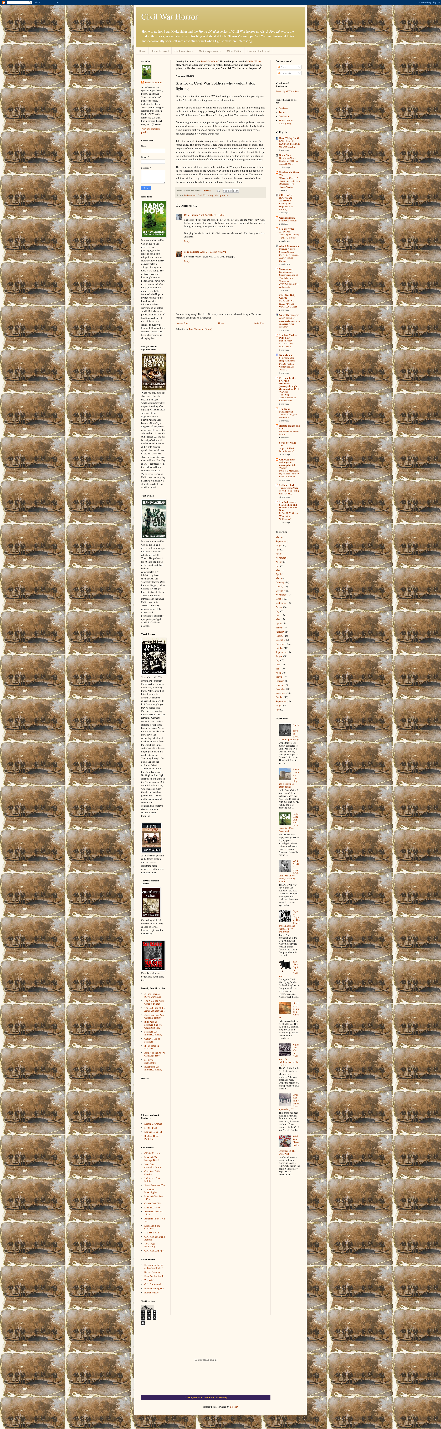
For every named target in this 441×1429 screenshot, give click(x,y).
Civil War (202, 195)
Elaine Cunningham (154, 1288)
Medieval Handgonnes (150, 1061)
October (279, 598)
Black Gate (285, 155)
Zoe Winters (150, 1280)
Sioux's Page (150, 1127)
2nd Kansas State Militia (152, 1180)
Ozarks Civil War (152, 1203)
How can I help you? (258, 51)
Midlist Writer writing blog (286, 122)
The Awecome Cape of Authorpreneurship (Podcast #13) (289, 490)
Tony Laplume (191, 252)
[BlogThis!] (227, 191)
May (278, 570)
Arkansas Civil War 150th (153, 1213)
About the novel (160, 51)
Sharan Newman (152, 1272)
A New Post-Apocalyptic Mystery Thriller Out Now (289, 234)
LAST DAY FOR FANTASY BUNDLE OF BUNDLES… (289, 143)
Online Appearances (210, 51)
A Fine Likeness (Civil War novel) (153, 995)
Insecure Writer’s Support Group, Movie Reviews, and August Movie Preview (289, 254)
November (281, 557)
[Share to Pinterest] (237, 191)
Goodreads (284, 116)
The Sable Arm (151, 1232)
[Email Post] (218, 190)
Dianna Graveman (153, 1123)
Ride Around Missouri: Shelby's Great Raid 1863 (153, 1024)
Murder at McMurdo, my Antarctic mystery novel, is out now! (289, 473)
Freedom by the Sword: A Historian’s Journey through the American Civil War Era (289, 385)
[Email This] (224, 191)
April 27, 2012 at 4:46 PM (211, 214)
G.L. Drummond (152, 1284)
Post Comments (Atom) (200, 329)
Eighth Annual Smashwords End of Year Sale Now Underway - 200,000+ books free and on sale (289, 279)
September (281, 541)
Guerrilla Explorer (289, 315)
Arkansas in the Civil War (154, 1220)
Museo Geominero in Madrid (289, 433)
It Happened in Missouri (151, 1047)
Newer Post (182, 323)
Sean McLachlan (209, 61)
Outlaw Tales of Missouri (152, 1040)
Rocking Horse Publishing (151, 1137)
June (278, 615)
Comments (285, 73)
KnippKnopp (286, 355)
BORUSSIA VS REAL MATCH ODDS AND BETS (288, 303)
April (278, 553)
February (280, 582)
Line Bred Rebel (152, 1207)
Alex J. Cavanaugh (289, 246)
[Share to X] (231, 191)
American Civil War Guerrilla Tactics (154, 1016)
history (210, 195)
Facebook (283, 108)
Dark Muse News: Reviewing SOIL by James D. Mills (288, 161)
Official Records (152, 1153)
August (279, 545)
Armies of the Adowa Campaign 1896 (154, 1054)
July (278, 549)
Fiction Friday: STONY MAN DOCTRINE (286, 343)
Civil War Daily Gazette (152, 1173)
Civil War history (184, 51)
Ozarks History (287, 218)
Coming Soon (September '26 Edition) (286, 206)
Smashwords (285, 269)
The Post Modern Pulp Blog (288, 336)
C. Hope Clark (287, 485)
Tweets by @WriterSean (287, 91)
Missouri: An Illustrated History (153, 1033)
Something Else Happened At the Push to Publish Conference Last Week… (287, 363)
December (280, 590)
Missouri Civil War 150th (153, 1198)
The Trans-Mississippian (150, 1191)
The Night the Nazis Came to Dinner (154, 1002)
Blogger (234, 1406)
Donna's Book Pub (153, 1131)
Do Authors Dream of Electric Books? (153, 1266)
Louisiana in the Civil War (152, 1227)
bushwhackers (190, 195)
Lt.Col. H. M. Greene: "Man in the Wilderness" (289, 516)
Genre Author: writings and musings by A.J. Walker (287, 464)
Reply (187, 241)
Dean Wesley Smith (153, 1276)
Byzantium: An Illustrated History (153, 1068)
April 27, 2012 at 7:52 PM (213, 251)
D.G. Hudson (191, 215)
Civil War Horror (169, 16)
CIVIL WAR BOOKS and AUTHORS (286, 197)
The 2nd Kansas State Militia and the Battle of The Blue (288, 506)
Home (142, 51)
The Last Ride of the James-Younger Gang (154, 1009)
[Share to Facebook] (234, 191)
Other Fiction (234, 51)
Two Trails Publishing (149, 1245)
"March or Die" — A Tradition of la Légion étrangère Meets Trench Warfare (289, 182)
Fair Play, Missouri (288, 220)
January (279, 586)
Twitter (282, 112)
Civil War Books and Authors (154, 1238)
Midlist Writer (253, 61)
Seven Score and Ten (154, 1185)
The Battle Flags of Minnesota (288, 416)
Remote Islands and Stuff (289, 427)
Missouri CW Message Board (151, 1158)
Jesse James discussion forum (152, 1166)
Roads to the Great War (289, 173)
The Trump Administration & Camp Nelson (287, 397)
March (279, 537)
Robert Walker (151, 1292)
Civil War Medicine (153, 1250)
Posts (282, 67)
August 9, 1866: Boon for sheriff (286, 450)
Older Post (259, 323)
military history (221, 195)
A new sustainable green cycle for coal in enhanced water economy (289, 322)
